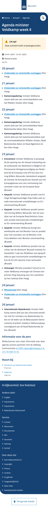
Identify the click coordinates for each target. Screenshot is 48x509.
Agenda (26, 18)
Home (7, 18)
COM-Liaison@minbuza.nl (30, 348)
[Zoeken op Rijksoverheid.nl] (43, 18)
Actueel (16, 18)
